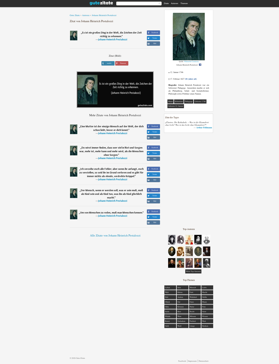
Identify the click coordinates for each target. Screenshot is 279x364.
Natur (192, 306)
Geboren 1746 (200, 101)
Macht (204, 292)
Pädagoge (189, 101)
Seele (167, 311)
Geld (167, 326)
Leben (167, 287)
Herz (179, 311)
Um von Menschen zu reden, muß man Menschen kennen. (111, 212)
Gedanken (181, 321)
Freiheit (193, 321)
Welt (167, 292)
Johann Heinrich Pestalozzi (112, 39)
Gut (178, 302)
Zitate (166, 3)
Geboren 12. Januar (175, 106)
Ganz (192, 302)
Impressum (192, 361)
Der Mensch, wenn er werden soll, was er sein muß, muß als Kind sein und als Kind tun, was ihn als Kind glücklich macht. (112, 194)
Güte (167, 306)
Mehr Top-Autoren (193, 271)
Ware (179, 316)
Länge (192, 326)
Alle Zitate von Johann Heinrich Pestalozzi (115, 235)
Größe (204, 297)
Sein (179, 287)
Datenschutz (204, 361)
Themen (184, 3)
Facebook (182, 361)
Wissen (205, 316)
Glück (167, 302)
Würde (167, 316)
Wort (204, 321)
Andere (180, 297)
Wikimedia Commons (191, 61)
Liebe (204, 287)
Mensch (193, 287)
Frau (204, 306)
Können (180, 306)
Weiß (179, 326)
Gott (191, 292)
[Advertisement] (189, 180)
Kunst (167, 321)
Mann (170, 101)
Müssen (193, 316)
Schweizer (179, 101)
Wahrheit (193, 297)
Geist (204, 311)
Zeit (166, 297)
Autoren (174, 3)
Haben (180, 292)
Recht (192, 311)
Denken (205, 326)
